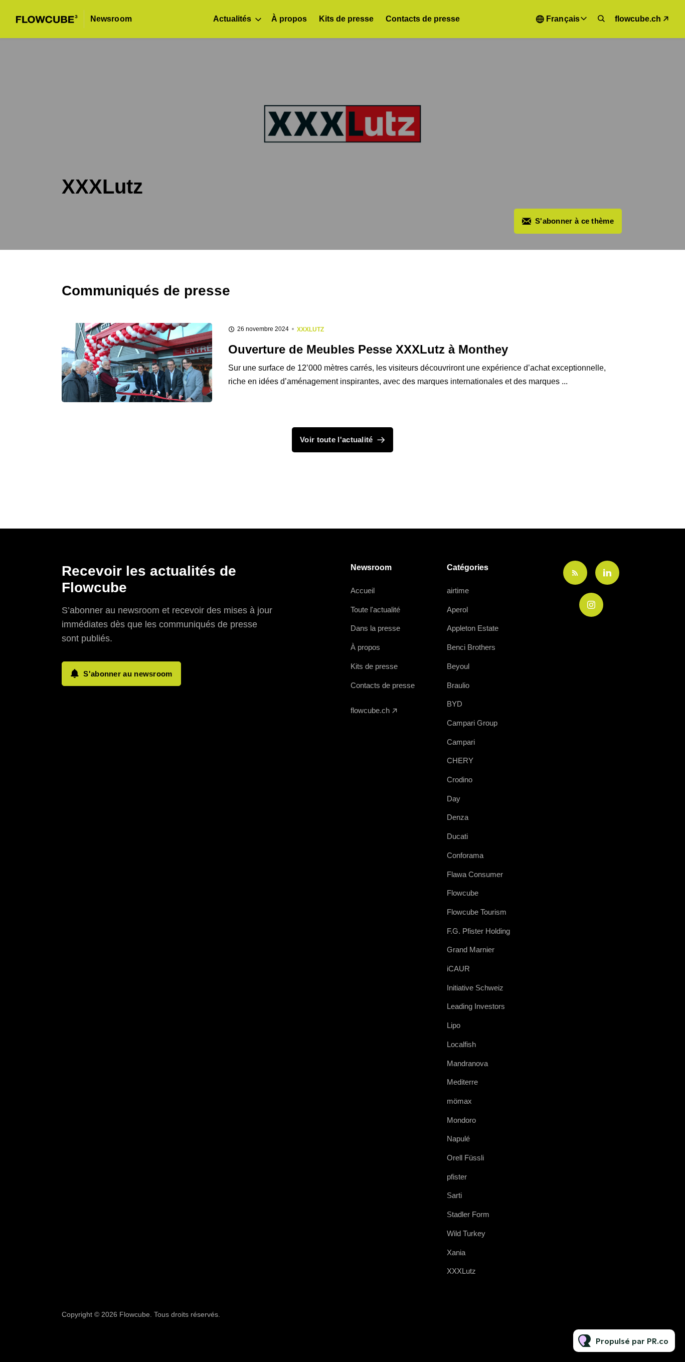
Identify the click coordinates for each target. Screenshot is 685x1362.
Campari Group (472, 723)
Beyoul (458, 666)
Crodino (459, 779)
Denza (457, 817)
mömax (459, 1101)
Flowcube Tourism (476, 912)
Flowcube (462, 893)
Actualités (232, 19)
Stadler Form (468, 1214)
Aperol (457, 609)
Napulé (458, 1138)
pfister (457, 1176)
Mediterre (462, 1082)
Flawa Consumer (475, 874)
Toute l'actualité (375, 609)
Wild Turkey (466, 1233)
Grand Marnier (470, 949)
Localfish (461, 1044)
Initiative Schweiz (475, 987)
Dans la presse (375, 628)
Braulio (458, 685)
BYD (454, 704)
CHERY (460, 760)
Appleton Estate (472, 628)
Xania (456, 1252)
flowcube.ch (638, 19)
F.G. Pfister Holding (478, 931)
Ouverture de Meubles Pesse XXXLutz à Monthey (368, 349)
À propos (289, 19)
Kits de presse (346, 19)
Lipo (453, 1025)
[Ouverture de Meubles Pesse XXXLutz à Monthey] (137, 362)
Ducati (457, 836)
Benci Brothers (471, 647)
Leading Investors (476, 1006)
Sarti (454, 1195)
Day (453, 798)
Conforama (465, 855)
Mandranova (467, 1063)
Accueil (363, 590)
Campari (461, 742)
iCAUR (458, 968)
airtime (458, 590)
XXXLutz (310, 329)
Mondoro (461, 1120)
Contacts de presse (423, 19)
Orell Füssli (465, 1157)
